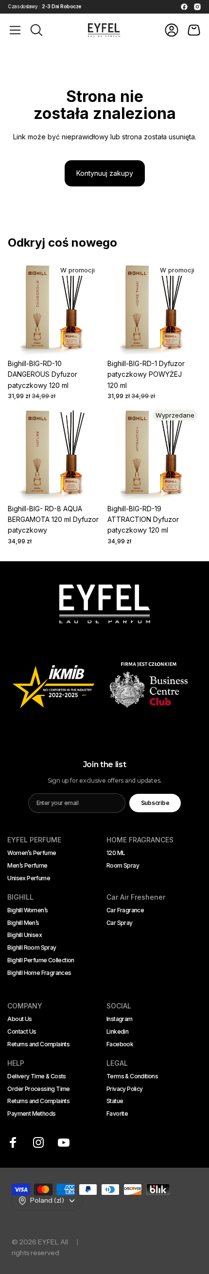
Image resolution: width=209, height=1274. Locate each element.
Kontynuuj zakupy (104, 173)
